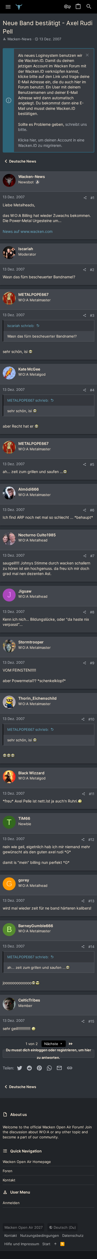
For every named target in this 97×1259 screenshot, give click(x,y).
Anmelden (11, 1203)
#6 (92, 510)
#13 (91, 901)
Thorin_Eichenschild (37, 698)
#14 (91, 946)
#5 (92, 464)
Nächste (51, 1044)
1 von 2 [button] (32, 1044)
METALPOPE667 (33, 294)
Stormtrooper (31, 642)
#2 (92, 269)
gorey (23, 880)
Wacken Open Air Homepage (27, 1161)
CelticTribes (29, 1000)
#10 (91, 719)
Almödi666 (28, 489)
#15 (91, 1021)
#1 (92, 198)
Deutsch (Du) (64, 1227)
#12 (91, 839)
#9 (92, 663)
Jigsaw (25, 591)
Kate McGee (29, 369)
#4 (92, 390)
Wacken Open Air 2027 (23, 1227)
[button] (8, 7)
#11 (91, 794)
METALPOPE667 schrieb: (28, 400)
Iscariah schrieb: (20, 325)
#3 (92, 315)
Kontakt (9, 1180)
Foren (7, 1171)
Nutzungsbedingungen (39, 1235)
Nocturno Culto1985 (37, 535)
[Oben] (55, 1244)
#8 (92, 612)
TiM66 (24, 818)
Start (46, 1244)
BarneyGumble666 (35, 925)
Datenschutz (73, 1235)
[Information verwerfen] (87, 55)
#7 (92, 556)
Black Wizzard (31, 773)
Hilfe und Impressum (21, 1244)
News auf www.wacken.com (28, 231)
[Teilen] (85, 197)
